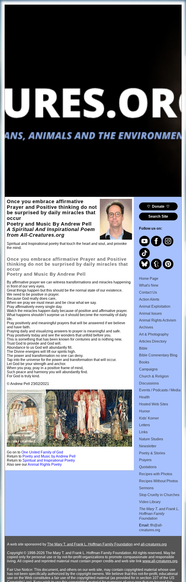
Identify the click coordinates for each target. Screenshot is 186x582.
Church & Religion (154, 376)
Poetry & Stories (152, 453)
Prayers (145, 460)
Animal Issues (150, 313)
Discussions (149, 383)
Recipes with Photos (155, 474)
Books (144, 362)
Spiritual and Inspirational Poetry (48, 460)
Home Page (148, 278)
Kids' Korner (149, 418)
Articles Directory (152, 341)
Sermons (146, 488)
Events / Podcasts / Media (160, 390)
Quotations (148, 467)
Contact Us (148, 292)
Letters (144, 425)
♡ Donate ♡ (158, 206)
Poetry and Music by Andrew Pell (49, 456)
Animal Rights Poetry (45, 464)
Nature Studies (151, 439)
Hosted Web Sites (153, 404)
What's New (148, 285)
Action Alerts (149, 299)
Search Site (158, 216)
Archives (146, 327)
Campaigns (148, 369)
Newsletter (147, 446)
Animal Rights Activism (157, 320)
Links (143, 432)
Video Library (150, 502)
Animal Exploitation (154, 306)
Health (144, 397)
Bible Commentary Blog (158, 355)
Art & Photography (154, 334)
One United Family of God (42, 452)
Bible (143, 348)
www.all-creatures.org (159, 561)
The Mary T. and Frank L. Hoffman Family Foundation (90, 544)
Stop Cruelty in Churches (159, 495)
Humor (144, 411)
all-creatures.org (154, 544)
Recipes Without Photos (158, 481)
